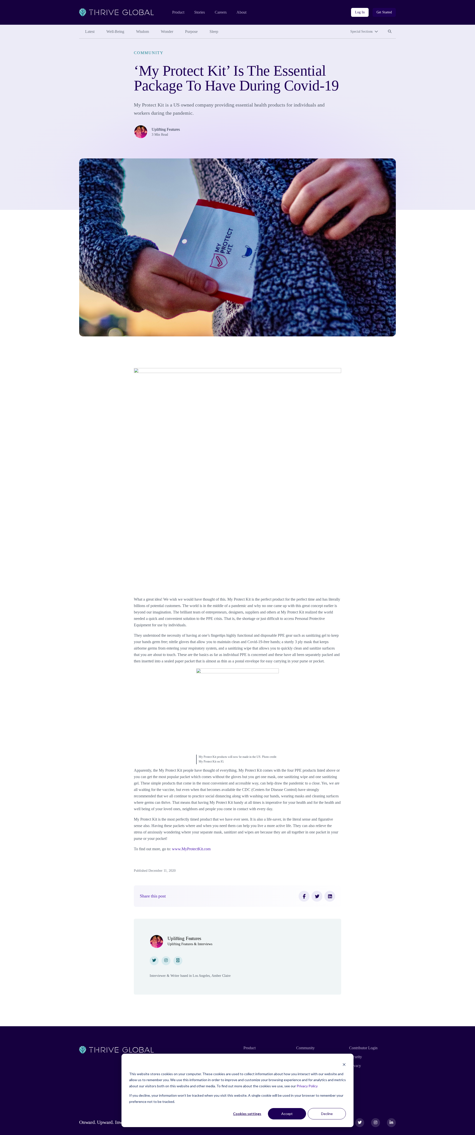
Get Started (384, 12)
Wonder (167, 31)
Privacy (355, 1066)
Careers (221, 12)
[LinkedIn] (329, 896)
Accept (287, 1114)
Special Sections (361, 31)
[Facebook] (304, 896)
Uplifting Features (166, 129)
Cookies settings (247, 1114)
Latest (90, 31)
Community (148, 53)
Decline (327, 1114)
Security (355, 1057)
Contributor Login (363, 1048)
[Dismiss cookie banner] (344, 1064)
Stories (199, 12)
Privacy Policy (307, 1086)
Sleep (214, 31)
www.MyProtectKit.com (191, 849)
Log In (359, 12)
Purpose (191, 31)
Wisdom (142, 31)
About (241, 12)
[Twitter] (316, 896)
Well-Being (115, 31)
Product (178, 12)
